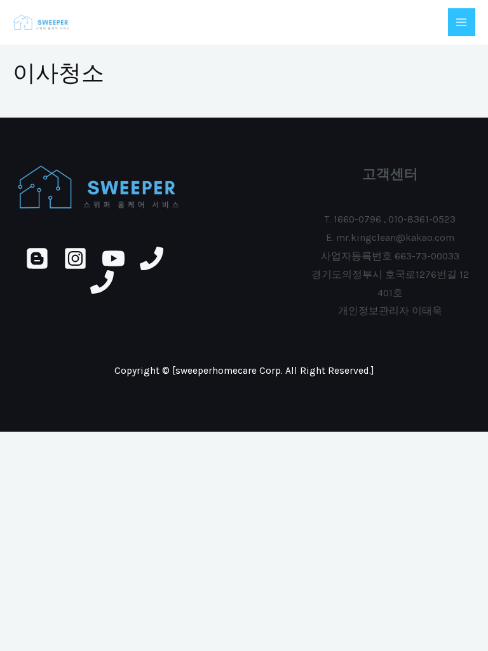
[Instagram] (75, 258)
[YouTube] (113, 258)
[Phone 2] (102, 282)
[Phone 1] (151, 258)
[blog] (37, 258)
